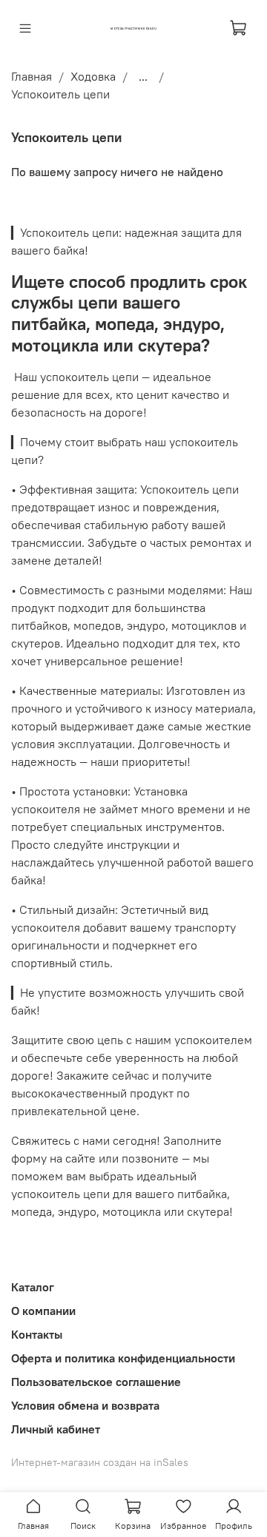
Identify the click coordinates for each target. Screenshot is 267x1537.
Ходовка (93, 76)
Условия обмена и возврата (85, 1405)
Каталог (32, 1286)
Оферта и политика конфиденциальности (123, 1358)
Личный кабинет (55, 1429)
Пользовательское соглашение (96, 1381)
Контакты (36, 1334)
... (143, 76)
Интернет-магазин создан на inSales (99, 1462)
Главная (31, 76)
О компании (43, 1310)
